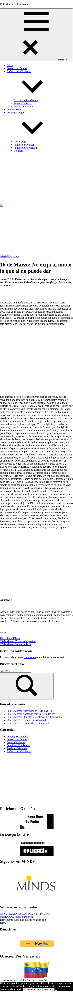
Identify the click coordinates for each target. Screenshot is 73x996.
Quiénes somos (15, 109)
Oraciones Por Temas (18, 745)
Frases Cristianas (23, 103)
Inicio (10, 65)
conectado (29, 657)
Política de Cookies (24, 144)
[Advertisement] (36, 178)
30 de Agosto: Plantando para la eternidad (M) (31, 713)
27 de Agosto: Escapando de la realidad (28, 723)
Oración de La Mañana (26, 100)
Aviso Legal (20, 141)
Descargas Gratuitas (17, 736)
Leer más (48, 989)
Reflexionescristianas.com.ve (15, 4)
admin (16, 256)
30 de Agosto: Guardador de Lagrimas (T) (29, 710)
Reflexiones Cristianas (19, 751)
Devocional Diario (17, 68)
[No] (56, 990)
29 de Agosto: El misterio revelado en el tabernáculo (34, 717)
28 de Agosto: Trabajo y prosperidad (26, 720)
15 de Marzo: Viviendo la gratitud (18, 641)
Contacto (18, 150)
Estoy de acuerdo (32, 989)
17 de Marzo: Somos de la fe (15, 644)
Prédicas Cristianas (24, 106)
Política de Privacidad (25, 147)
